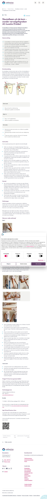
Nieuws (26, 477)
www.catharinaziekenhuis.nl (7, 394)
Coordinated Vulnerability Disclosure (9, 495)
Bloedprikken (27, 468)
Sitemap (30, 495)
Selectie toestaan (23, 263)
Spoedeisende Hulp (28, 472)
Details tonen (40, 260)
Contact (6, 471)
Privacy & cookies (25, 495)
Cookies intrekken (28, 484)
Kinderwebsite (27, 475)
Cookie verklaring (36, 495)
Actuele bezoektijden (28, 459)
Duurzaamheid (27, 471)
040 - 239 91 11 (7, 459)
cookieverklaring (30, 246)
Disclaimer (19, 495)
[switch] (17, 256)
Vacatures (26, 478)
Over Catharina (27, 469)
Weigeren (8, 263)
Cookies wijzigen (27, 485)
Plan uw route (7, 461)
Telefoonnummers (28, 458)
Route (25, 461)
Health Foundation (28, 480)
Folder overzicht (8, 442)
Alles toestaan (38, 263)
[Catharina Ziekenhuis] (7, 3)
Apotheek (26, 474)
